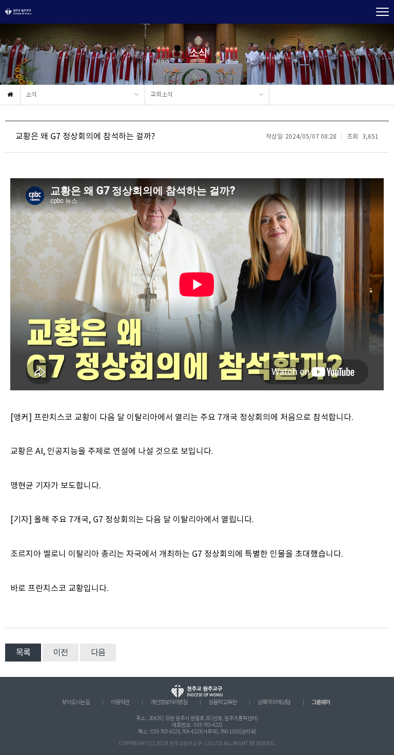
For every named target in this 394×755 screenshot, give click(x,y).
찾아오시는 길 (76, 703)
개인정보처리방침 (168, 703)
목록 (23, 652)
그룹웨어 (320, 702)
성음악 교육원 (222, 703)
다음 (98, 652)
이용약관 (120, 703)
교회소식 (161, 94)
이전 (60, 652)
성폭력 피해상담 (274, 703)
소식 (31, 94)
